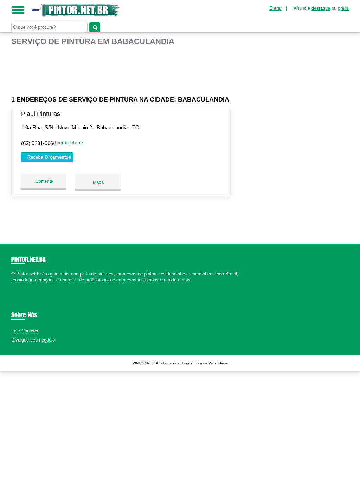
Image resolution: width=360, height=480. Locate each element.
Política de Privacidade (208, 363)
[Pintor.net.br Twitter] (16, 286)
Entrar (275, 8)
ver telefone (69, 142)
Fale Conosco (25, 330)
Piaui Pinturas (40, 113)
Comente (43, 181)
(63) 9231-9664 (38, 143)
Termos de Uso (175, 363)
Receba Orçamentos (48, 157)
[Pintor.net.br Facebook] (12, 286)
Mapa (98, 182)
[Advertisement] (122, 67)
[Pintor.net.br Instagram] (19, 286)
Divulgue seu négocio (33, 340)
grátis (343, 8)
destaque (320, 8)
